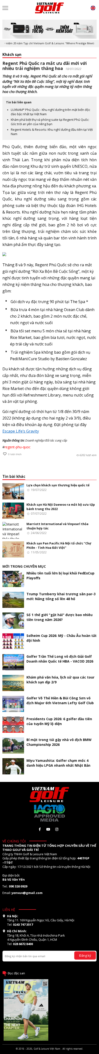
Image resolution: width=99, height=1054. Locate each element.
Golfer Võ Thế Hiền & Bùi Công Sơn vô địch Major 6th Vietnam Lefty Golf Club (60, 700)
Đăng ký (85, 955)
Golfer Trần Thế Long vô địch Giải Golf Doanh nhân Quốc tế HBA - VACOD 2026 (59, 659)
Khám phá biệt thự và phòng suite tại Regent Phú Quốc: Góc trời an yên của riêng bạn (50, 122)
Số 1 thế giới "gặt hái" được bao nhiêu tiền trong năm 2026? (59, 617)
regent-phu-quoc (18, 447)
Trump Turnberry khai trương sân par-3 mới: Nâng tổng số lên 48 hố (61, 596)
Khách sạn (11, 54)
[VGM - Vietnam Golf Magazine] (49, 8)
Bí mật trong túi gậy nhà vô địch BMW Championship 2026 (59, 742)
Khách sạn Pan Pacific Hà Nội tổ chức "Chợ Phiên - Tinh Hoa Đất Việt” (58, 545)
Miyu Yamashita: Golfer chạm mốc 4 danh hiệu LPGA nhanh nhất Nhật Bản (58, 763)
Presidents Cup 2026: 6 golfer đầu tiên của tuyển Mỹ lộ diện (59, 721)
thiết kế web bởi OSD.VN (49, 1052)
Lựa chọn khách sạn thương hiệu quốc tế (57, 485)
